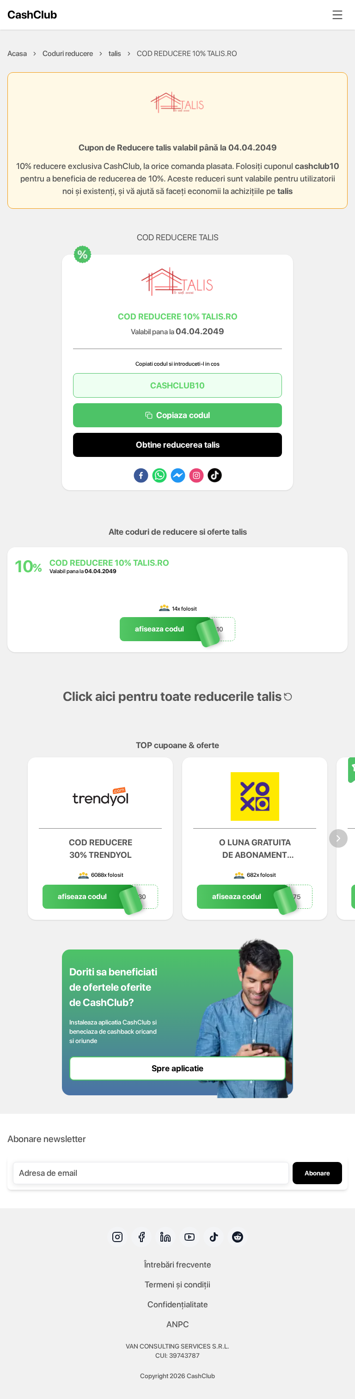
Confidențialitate (177, 1304)
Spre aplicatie (177, 1068)
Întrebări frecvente (177, 1264)
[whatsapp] (159, 475)
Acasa (17, 53)
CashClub (32, 14)
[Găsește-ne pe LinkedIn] (165, 1237)
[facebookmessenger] (178, 475)
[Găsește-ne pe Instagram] (117, 1237)
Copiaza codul (183, 415)
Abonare (317, 1173)
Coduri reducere (68, 53)
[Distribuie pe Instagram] (196, 475)
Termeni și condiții (177, 1284)
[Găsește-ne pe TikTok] (213, 1237)
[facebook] (141, 475)
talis (115, 53)
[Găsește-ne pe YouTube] (189, 1237)
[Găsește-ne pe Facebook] (141, 1237)
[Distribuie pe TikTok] (215, 475)
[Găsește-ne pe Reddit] (237, 1237)
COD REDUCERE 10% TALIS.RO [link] (187, 53)
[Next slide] (338, 838)
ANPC (177, 1324)
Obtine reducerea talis (178, 445)
